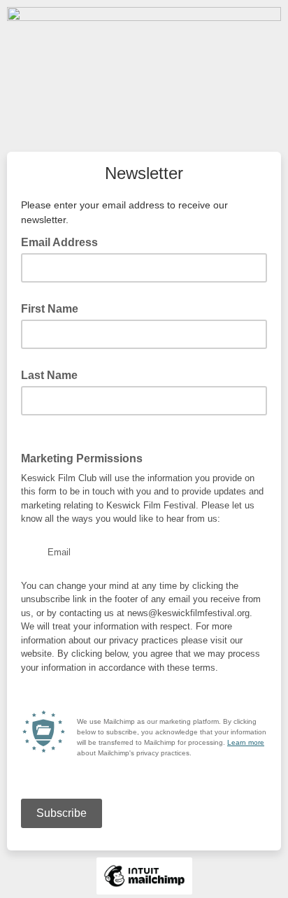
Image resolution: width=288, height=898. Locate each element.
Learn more (245, 742)
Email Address (63, 241)
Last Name (49, 375)
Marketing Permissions (86, 457)
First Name (49, 309)
